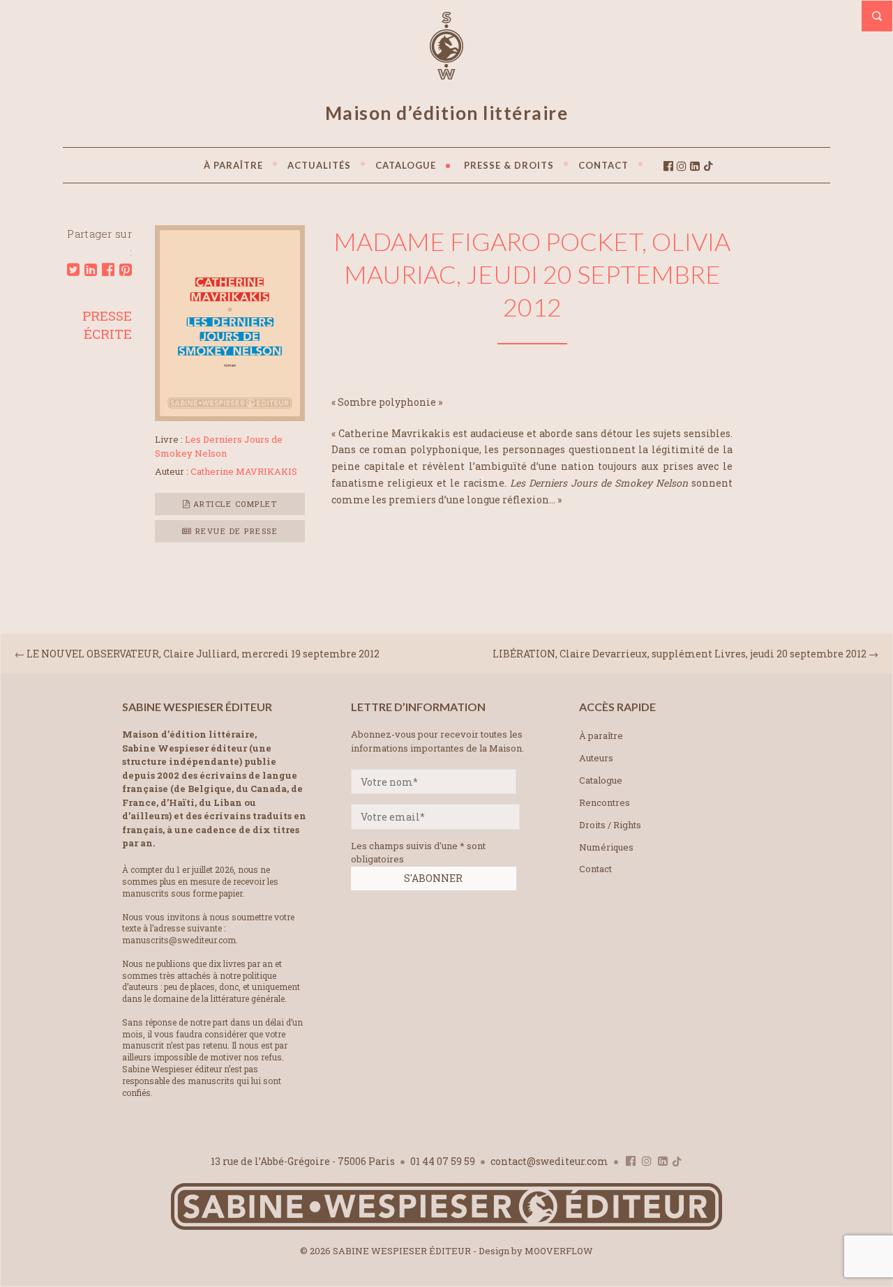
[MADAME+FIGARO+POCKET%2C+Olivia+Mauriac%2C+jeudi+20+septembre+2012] (73, 269)
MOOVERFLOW (559, 1250)
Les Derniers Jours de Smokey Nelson (219, 446)
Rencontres (604, 802)
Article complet (233, 503)
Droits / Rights (610, 824)
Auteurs (596, 758)
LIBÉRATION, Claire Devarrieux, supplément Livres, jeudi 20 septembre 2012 (679, 653)
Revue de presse (235, 531)
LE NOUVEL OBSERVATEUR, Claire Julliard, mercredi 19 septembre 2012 (203, 653)
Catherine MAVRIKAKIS (243, 471)
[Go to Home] (446, 1226)
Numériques (606, 847)
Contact (595, 868)
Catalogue (600, 780)
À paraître (601, 735)
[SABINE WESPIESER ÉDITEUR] (446, 73)
